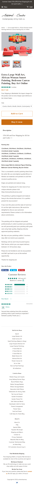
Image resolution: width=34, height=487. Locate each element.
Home (3, 28)
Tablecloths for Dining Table (17, 391)
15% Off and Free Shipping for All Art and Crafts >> (16, 136)
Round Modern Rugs (17, 382)
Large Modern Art (17, 336)
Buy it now (17, 122)
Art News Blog (17, 444)
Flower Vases (17, 409)
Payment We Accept (17, 430)
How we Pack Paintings (17, 366)
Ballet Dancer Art (17, 356)
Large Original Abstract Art (17, 344)
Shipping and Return (17, 432)
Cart (31, 7)
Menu (5, 7)
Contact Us (17, 434)
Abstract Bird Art (17, 358)
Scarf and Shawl (17, 411)
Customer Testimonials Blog (17, 442)
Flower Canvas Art (17, 361)
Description (7, 130)
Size (2, 103)
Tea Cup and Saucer (17, 394)
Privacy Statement (17, 437)
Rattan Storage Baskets (17, 384)
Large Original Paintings (17, 346)
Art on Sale (17, 363)
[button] (6, 87)
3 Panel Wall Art (17, 348)
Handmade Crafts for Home (17, 404)
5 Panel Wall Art (17, 353)
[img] (5, 304)
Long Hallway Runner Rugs (17, 379)
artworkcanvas (22, 479)
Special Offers (17, 427)
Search (17, 334)
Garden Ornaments (17, 396)
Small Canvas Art (17, 339)
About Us (17, 422)
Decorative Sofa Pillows (17, 389)
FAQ (17, 425)
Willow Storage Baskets (17, 387)
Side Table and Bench (17, 401)
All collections (17, 368)
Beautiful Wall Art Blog (17, 439)
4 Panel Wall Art (17, 351)
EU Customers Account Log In (17, 447)
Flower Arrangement (17, 406)
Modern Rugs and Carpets (17, 377)
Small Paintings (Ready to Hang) (17, 341)
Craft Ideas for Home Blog (17, 414)
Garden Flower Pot (17, 399)
